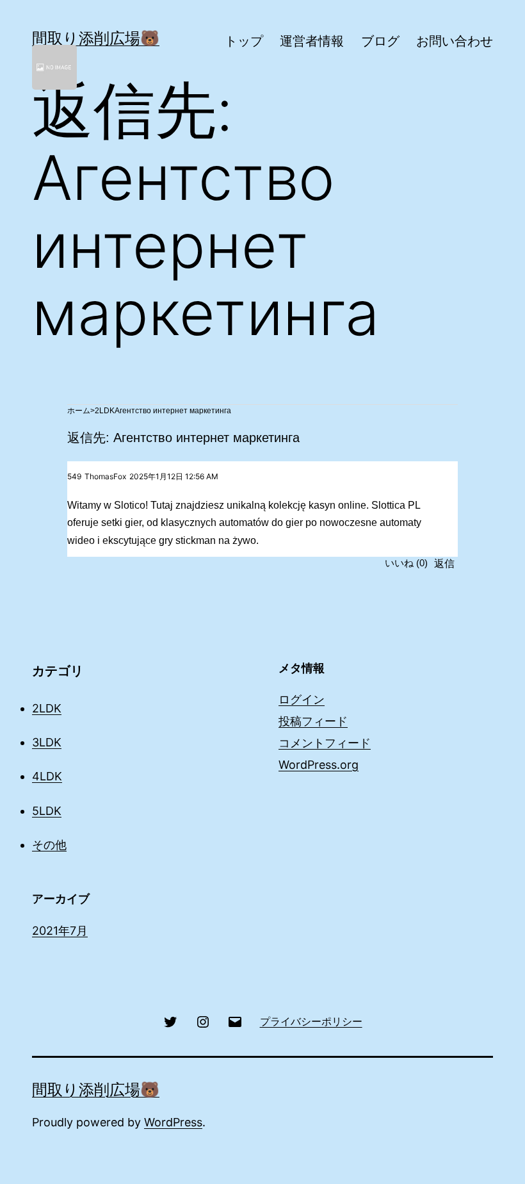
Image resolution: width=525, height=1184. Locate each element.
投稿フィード (313, 721)
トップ (244, 41)
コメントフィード (325, 743)
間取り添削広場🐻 (95, 38)
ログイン (302, 699)
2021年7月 (60, 930)
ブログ (380, 41)
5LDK (46, 811)
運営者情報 (312, 41)
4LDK (47, 776)
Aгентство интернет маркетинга (173, 410)
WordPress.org (319, 764)
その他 (49, 844)
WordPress (173, 1122)
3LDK (46, 742)
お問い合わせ (454, 41)
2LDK (105, 410)
